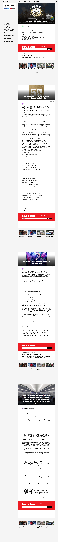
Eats (22, 1)
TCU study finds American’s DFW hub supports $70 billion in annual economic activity (9, 36)
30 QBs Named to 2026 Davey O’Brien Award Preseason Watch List (8, 24)
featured (29, 338)
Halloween (34, 338)
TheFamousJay (27, 387)
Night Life (28, 1)
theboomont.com (31, 309)
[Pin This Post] (11, 8)
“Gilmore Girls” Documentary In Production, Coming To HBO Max (8, 46)
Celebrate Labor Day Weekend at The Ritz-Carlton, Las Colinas (8, 39)
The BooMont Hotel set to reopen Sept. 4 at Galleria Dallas (8, 27)
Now (34, 1)
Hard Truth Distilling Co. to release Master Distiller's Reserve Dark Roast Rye (8, 42)
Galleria (31, 338)
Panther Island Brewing (41, 32)
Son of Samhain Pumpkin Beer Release (9, 6)
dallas (27, 338)
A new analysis (31, 541)
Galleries (37, 1)
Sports (32, 1)
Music (25, 1)
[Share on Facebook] (5, 8)
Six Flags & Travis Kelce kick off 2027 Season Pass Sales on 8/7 (8, 49)
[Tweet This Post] (8, 8)
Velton (26, 26)
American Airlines (28, 490)
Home (19, 1)
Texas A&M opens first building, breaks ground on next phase (9, 52)
